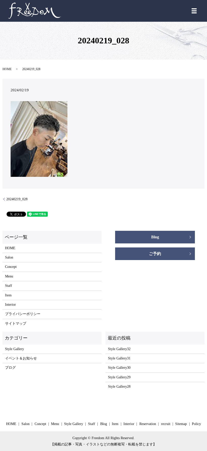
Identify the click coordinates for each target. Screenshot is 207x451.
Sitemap (181, 424)
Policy (196, 424)
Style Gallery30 (119, 368)
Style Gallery (14, 349)
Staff (8, 286)
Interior (10, 304)
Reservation (147, 424)
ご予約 (155, 253)
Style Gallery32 (119, 349)
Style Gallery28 (119, 386)
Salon (9, 257)
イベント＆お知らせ (21, 358)
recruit (165, 424)
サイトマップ (15, 323)
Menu (9, 276)
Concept (11, 267)
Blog (155, 237)
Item (8, 295)
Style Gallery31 (119, 358)
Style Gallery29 (119, 377)
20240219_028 (17, 199)
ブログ (10, 368)
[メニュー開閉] (194, 10)
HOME (7, 69)
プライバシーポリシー (22, 314)
